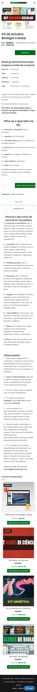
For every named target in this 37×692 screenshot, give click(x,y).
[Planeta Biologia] (18, 2)
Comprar (25, 52)
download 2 (25, 86)
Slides (14, 688)
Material (21, 688)
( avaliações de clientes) (25, 43)
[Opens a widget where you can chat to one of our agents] (29, 688)
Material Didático (17, 194)
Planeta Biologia (10, 682)
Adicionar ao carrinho (25, 185)
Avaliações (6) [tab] (18, 209)
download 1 (15, 86)
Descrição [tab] (18, 202)
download (14, 69)
